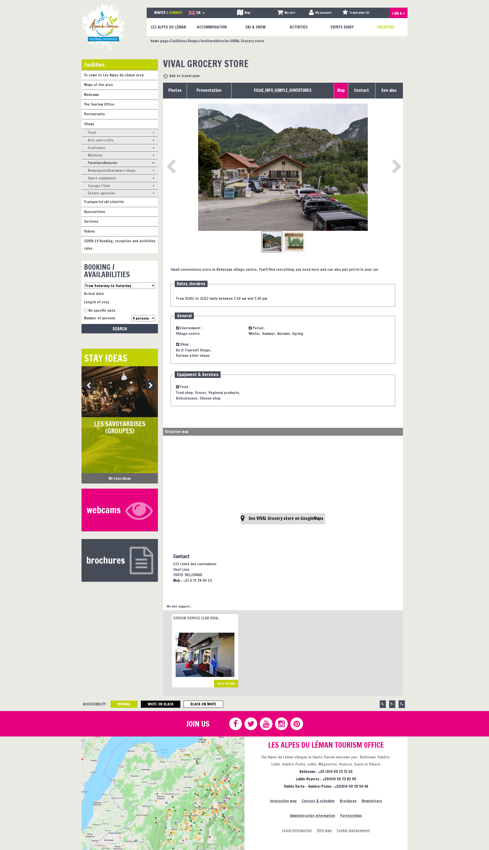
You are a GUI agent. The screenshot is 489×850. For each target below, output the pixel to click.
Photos (175, 90)
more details (226, 683)
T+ (401, 704)
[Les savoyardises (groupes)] (120, 391)
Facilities (94, 64)
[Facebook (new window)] (235, 723)
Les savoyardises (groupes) (119, 427)
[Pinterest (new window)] (296, 723)
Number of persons (99, 318)
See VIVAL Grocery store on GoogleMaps (286, 518)
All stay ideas (119, 478)
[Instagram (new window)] (281, 723)
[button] (286, 13)
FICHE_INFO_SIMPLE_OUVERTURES (282, 90)
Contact (361, 90)
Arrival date (94, 293)
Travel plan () (359, 12)
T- (392, 704)
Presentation (209, 90)
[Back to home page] (104, 26)
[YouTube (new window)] (266, 723)
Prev (87, 386)
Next (148, 386)
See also (389, 90)
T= (382, 704)
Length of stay (96, 302)
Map (341, 90)
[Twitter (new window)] (250, 723)
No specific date (101, 310)
